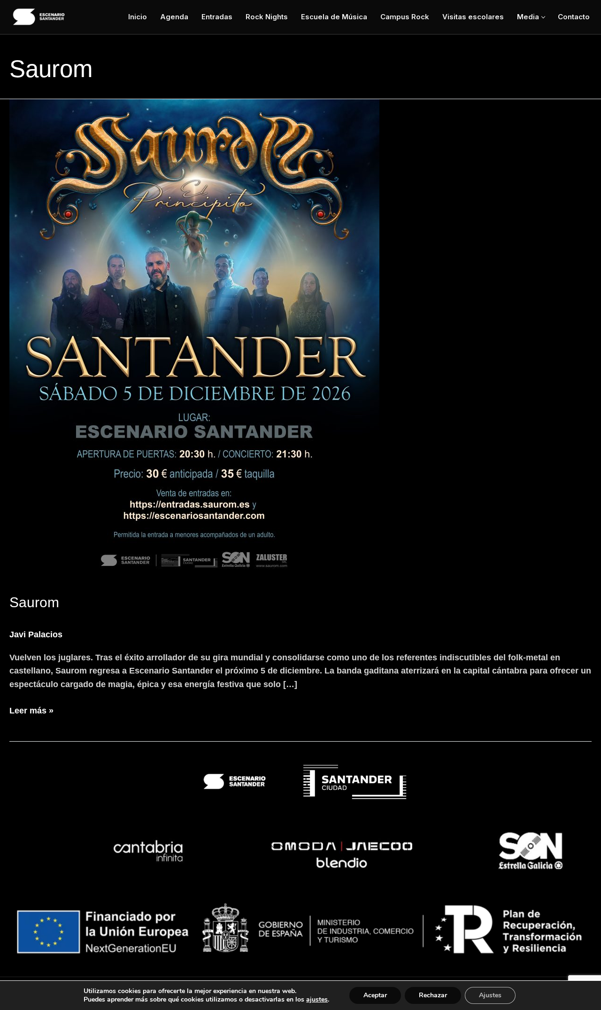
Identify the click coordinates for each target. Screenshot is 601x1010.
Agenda (174, 16)
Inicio (137, 16)
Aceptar (375, 995)
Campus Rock (404, 16)
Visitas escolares (473, 16)
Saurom (34, 602)
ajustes (317, 999)
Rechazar (433, 995)
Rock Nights (267, 16)
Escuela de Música (334, 16)
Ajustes (490, 995)
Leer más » (31, 710)
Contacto (574, 16)
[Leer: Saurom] (300, 339)
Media (528, 16)
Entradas (216, 16)
